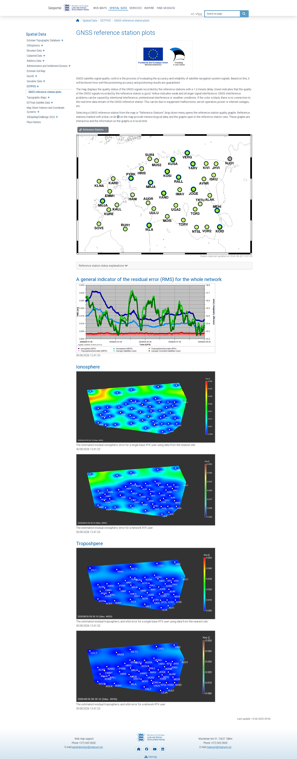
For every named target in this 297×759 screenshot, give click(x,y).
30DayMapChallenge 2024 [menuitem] (41, 117)
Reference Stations (93, 129)
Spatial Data (118, 8)
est (192, 13)
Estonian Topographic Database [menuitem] (43, 40)
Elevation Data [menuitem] (34, 50)
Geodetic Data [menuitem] (34, 81)
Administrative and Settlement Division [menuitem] (47, 66)
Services (135, 8)
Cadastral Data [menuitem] (34, 55)
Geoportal (54, 8)
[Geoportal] (75, 8)
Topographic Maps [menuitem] (37, 97)
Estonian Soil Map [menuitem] (36, 71)
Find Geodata (166, 8)
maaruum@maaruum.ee (218, 747)
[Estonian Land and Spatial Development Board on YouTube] (155, 749)
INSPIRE (149, 8)
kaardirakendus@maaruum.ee (87, 747)
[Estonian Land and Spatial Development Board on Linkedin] (163, 749)
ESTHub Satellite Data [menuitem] (38, 102)
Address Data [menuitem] (34, 60)
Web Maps (100, 8)
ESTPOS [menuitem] (31, 86)
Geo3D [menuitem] (30, 76)
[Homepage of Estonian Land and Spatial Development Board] (139, 749)
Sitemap (152, 756)
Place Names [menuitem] (34, 122)
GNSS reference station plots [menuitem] (44, 92)
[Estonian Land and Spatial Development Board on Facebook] (147, 749)
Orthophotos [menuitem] (33, 45)
